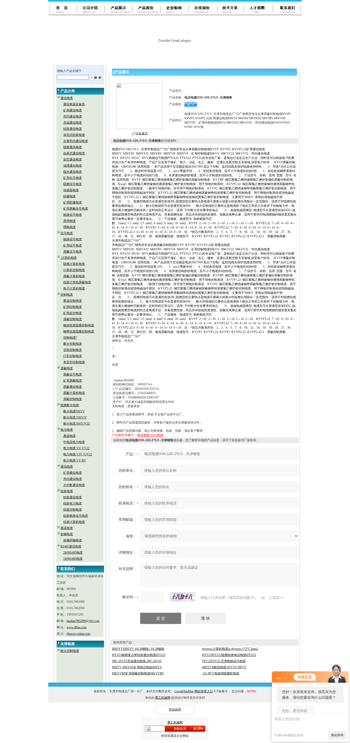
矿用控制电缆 (72, 307)
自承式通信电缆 (74, 153)
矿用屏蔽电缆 (72, 380)
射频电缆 (66, 534)
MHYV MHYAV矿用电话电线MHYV (137, 667)
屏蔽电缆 (66, 368)
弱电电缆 (69, 227)
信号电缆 (66, 233)
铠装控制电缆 (72, 509)
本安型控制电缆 (74, 362)
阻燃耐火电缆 (69, 405)
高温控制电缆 (72, 301)
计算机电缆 (68, 258)
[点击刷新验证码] (182, 597)
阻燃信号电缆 (72, 184)
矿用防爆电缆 (72, 202)
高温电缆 (69, 436)
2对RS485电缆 (73, 552)
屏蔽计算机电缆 (74, 276)
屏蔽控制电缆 (72, 319)
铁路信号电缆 (72, 215)
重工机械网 (162, 697)
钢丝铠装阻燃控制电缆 (78, 325)
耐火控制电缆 (72, 344)
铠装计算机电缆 (74, 522)
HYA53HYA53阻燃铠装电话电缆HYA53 (229, 655)
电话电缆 (143, 435)
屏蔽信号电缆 (72, 251)
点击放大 (142, 133)
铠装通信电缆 (72, 129)
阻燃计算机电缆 (74, 264)
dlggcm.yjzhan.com (78, 634)
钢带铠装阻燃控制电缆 (78, 331)
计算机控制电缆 (74, 270)
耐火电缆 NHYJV (75, 417)
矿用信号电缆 (72, 178)
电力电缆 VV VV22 (76, 448)
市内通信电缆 (72, 116)
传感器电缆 (71, 190)
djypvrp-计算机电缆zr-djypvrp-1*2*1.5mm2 (230, 649)
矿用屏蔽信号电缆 (75, 208)
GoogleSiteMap (184, 691)
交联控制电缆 (72, 350)
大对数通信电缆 (74, 485)
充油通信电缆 (72, 122)
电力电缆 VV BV (74, 460)
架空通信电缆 (72, 159)
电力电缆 (66, 430)
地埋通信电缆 (72, 165)
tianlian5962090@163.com (83, 621)
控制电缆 (66, 294)
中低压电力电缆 (74, 442)
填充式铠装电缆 (74, 135)
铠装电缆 (66, 491)
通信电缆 (66, 98)
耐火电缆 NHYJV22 (76, 423)
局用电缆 (69, 221)
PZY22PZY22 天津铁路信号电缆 (223, 661)
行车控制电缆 (72, 356)
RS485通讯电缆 (70, 546)
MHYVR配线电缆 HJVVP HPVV (224, 667)
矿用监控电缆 (72, 313)
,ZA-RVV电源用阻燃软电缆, (221, 673)
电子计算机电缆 (74, 288)
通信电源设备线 (74, 104)
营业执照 (175, 709)
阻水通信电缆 (72, 172)
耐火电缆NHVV (74, 411)
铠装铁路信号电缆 (75, 516)
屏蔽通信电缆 (72, 387)
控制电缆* (70, 337)
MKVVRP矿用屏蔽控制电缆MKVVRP (138, 673)
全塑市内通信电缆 (75, 141)
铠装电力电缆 (72, 503)
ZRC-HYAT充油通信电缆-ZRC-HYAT (137, 661)
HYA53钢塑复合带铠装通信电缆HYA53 (138, 655)
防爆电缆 (69, 196)
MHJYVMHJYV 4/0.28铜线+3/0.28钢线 (138, 649)
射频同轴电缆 (72, 540)
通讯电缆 (66, 466)
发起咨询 (337, 735)
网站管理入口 (203, 691)
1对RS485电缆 (73, 559)
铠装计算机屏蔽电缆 (77, 282)
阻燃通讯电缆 (72, 147)
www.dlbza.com (76, 627)
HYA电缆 (156, 435)
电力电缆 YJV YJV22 (77, 454)
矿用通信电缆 (72, 110)
